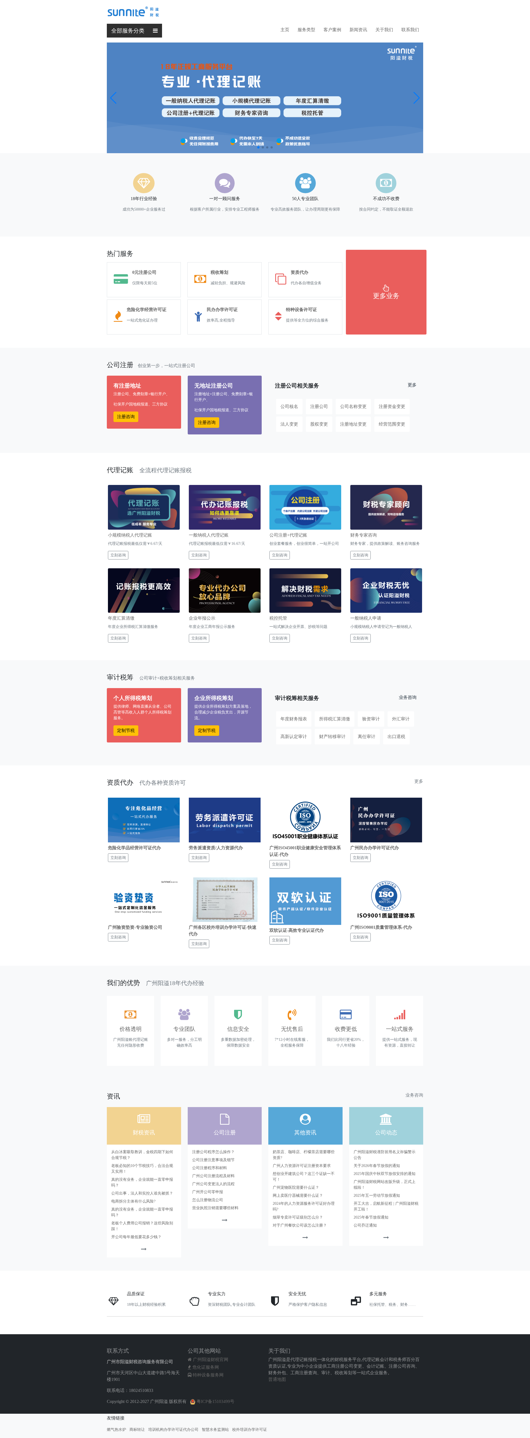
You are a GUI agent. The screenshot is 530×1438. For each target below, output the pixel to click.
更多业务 (386, 295)
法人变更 (289, 424)
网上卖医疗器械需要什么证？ (298, 1195)
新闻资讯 (358, 29)
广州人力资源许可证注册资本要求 (302, 1166)
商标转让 (137, 1430)
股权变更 (319, 424)
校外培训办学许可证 (249, 1430)
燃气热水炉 (116, 1430)
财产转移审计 (332, 736)
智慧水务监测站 (215, 1430)
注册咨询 (126, 416)
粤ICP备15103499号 (214, 1401)
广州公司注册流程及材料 (213, 1176)
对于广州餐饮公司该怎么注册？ (300, 1225)
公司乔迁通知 (365, 1225)
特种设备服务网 (208, 1375)
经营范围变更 (392, 424)
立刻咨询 (118, 555)
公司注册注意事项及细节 (213, 1160)
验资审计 (371, 719)
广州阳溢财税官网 (210, 1359)
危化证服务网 (205, 1367)
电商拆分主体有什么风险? (133, 1201)
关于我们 (384, 29)
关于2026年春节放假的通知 (377, 1166)
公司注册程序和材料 (209, 1168)
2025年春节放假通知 (371, 1217)
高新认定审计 (293, 736)
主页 (284, 29)
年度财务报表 (293, 719)
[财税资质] (144, 1249)
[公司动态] (386, 1238)
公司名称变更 (353, 406)
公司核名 (289, 406)
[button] (258, 147)
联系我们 (410, 29)
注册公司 (319, 406)
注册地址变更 (353, 424)
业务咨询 (408, 697)
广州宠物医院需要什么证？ (296, 1187)
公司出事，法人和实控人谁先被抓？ (142, 1193)
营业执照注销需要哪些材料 (215, 1208)
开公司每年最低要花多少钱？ (136, 1237)
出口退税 (396, 736)
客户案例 (332, 29)
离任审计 (366, 736)
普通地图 (277, 1379)
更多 (412, 385)
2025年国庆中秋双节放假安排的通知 (384, 1174)
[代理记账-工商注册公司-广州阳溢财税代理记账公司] (133, 10)
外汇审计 (401, 719)
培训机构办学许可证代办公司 (173, 1430)
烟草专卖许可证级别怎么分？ (298, 1217)
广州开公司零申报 (207, 1192)
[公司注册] (224, 1220)
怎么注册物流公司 (207, 1200)
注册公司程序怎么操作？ (213, 1152)
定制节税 (126, 730)
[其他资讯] (305, 1238)
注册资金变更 (392, 406)
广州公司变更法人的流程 (213, 1184)
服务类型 (306, 29)
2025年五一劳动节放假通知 (377, 1195)
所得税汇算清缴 (334, 719)
